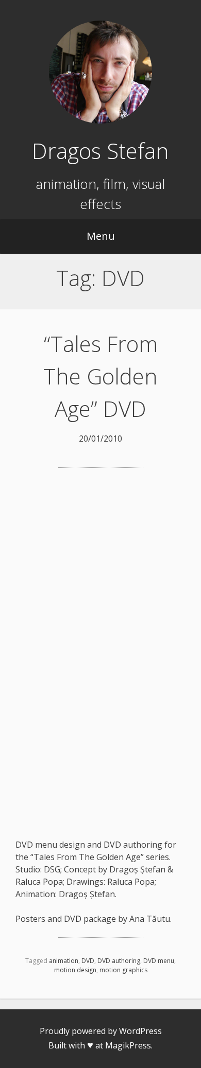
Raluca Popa (39, 881)
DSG (52, 869)
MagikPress (128, 1045)
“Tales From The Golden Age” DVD (100, 376)
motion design (75, 970)
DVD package (90, 918)
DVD (87, 960)
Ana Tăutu (149, 918)
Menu (101, 236)
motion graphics (123, 970)
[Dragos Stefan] (100, 120)
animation (63, 960)
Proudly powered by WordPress (101, 1031)
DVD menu (158, 960)
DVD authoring (118, 960)
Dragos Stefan (100, 150)
